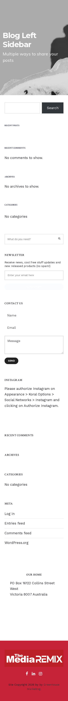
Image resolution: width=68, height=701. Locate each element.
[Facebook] (27, 674)
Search (53, 108)
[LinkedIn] (33, 674)
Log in (10, 514)
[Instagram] (40, 674)
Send (11, 360)
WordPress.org (16, 543)
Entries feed (15, 523)
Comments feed (18, 533)
